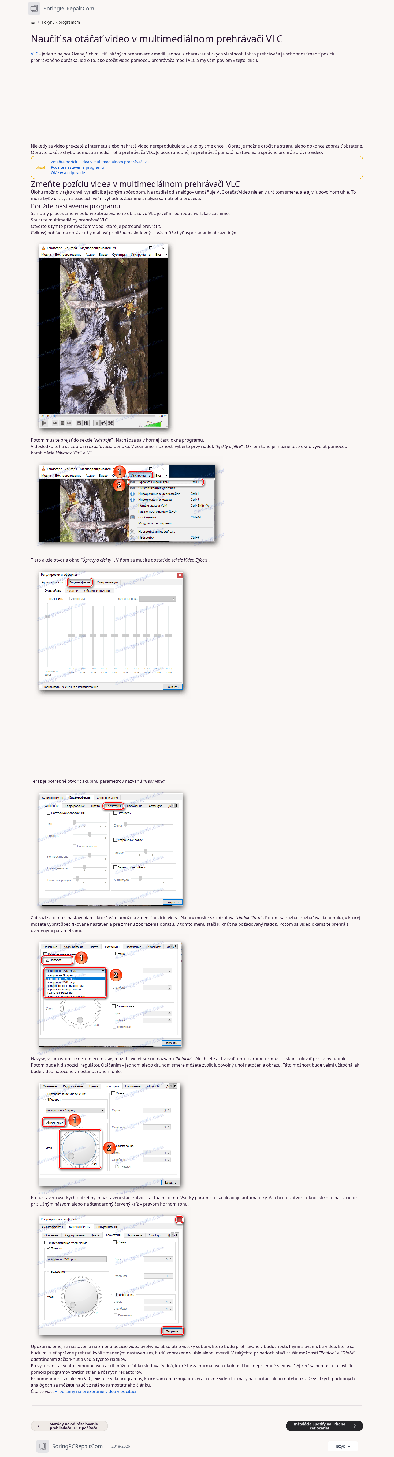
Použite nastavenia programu (77, 167)
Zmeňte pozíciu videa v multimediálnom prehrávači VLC (101, 161)
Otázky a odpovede (68, 172)
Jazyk (340, 1446)
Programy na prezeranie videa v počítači (95, 1391)
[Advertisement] (194, 103)
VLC (34, 54)
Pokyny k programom (61, 22)
